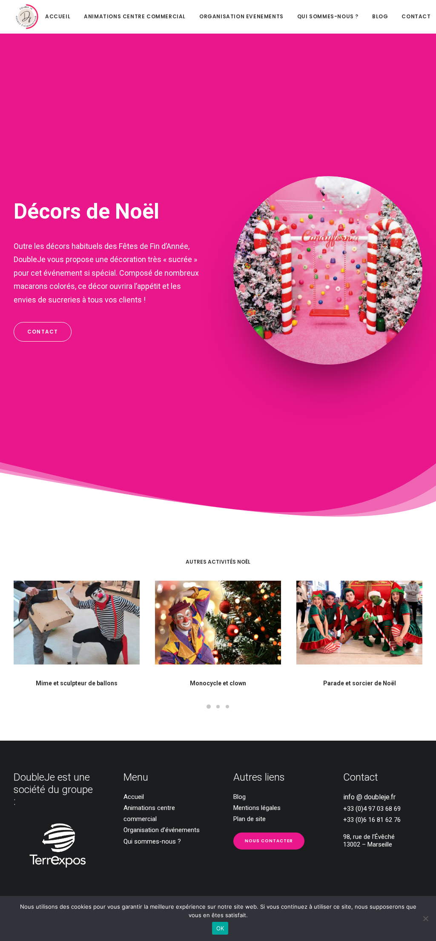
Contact (416, 16)
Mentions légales (257, 808)
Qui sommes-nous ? (328, 16)
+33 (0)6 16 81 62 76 (372, 820)
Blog (380, 16)
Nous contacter (269, 841)
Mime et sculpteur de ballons (77, 683)
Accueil (57, 16)
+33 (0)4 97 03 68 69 (372, 809)
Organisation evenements (241, 16)
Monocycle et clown (218, 683)
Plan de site (249, 819)
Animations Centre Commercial (135, 16)
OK (220, 928)
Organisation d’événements (161, 830)
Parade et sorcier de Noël (359, 683)
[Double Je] (26, 16)
